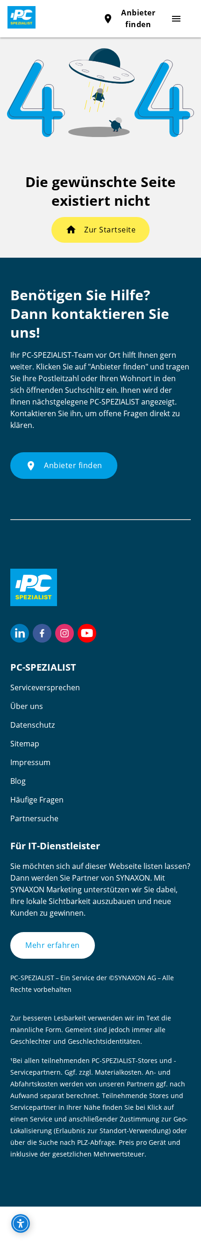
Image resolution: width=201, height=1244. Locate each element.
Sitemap (24, 743)
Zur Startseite (110, 229)
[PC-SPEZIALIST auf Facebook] (42, 633)
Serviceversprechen (45, 687)
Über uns (26, 706)
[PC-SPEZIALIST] (18, 17)
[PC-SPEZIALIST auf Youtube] (87, 633)
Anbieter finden (63, 465)
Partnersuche (34, 818)
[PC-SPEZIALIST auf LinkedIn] (19, 633)
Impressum (30, 762)
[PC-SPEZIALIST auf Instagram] (64, 633)
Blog (18, 781)
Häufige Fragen (37, 800)
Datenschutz (32, 725)
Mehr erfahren (52, 945)
